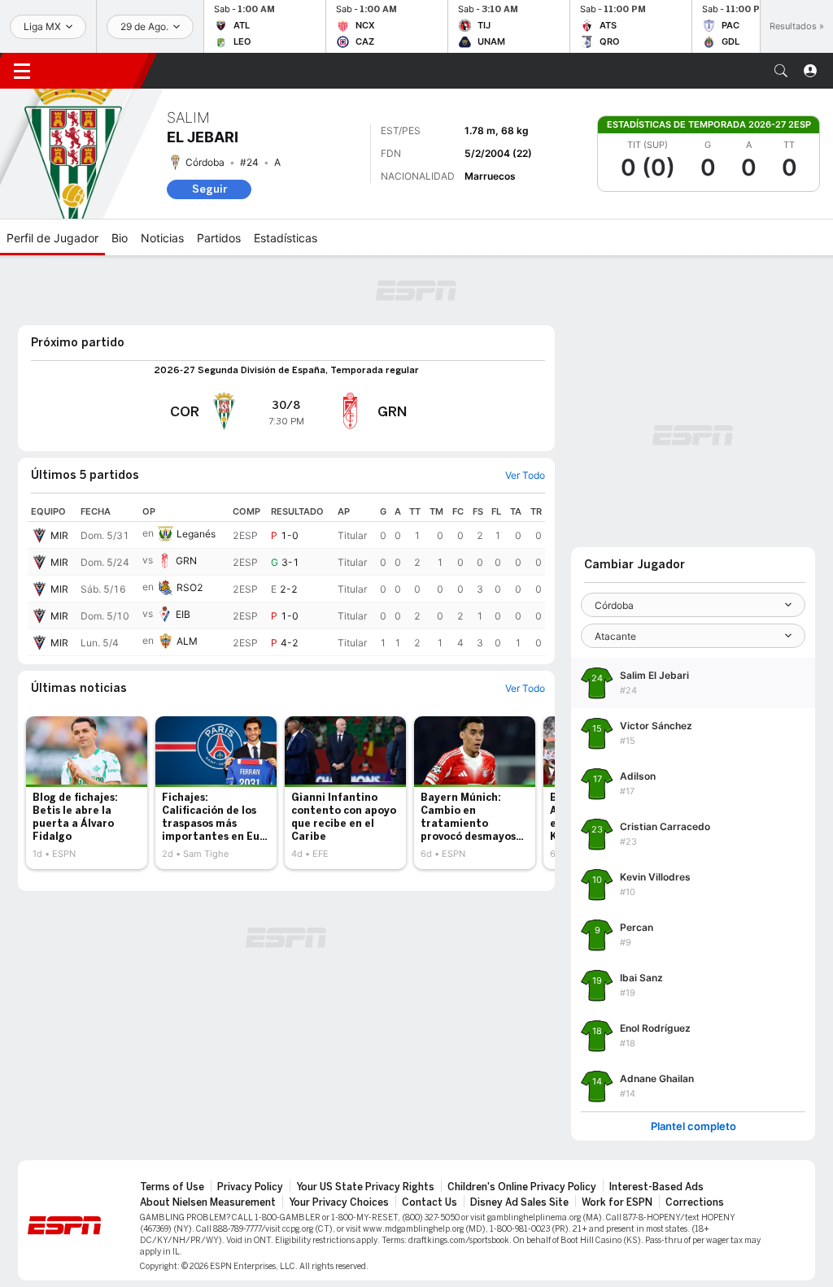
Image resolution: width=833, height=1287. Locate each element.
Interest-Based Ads (656, 1187)
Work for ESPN (617, 1202)
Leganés (196, 534)
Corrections (694, 1202)
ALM (187, 641)
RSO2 (190, 587)
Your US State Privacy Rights (365, 1187)
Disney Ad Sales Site (519, 1202)
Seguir (209, 189)
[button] (780, 70)
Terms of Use (172, 1187)
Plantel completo (693, 1126)
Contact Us (429, 1202)
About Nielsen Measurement (208, 1202)
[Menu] (22, 71)
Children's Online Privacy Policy (521, 1187)
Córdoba (205, 162)
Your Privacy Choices (339, 1202)
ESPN (96, 71)
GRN (186, 560)
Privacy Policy (250, 1187)
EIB (183, 614)
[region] (286, 579)
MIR (59, 535)
